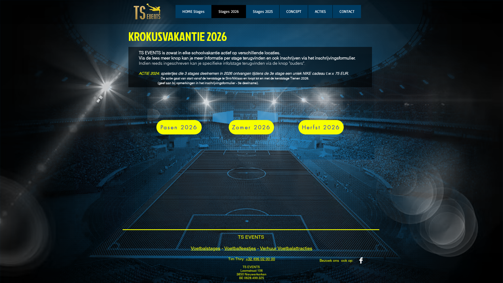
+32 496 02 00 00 (260, 259)
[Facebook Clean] (361, 260)
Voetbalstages (205, 248)
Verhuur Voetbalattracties (286, 248)
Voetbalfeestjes (240, 248)
